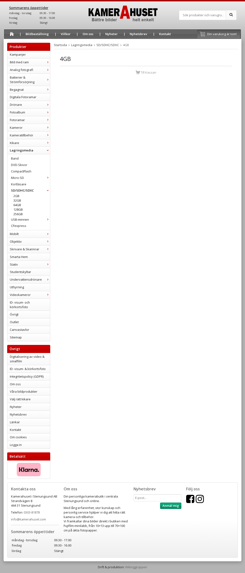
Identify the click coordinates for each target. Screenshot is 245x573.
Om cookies (18, 437)
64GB (17, 205)
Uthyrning (17, 287)
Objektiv (16, 241)
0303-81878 (32, 512)
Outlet (14, 322)
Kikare (14, 143)
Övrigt (14, 314)
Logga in (16, 445)
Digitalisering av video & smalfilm (27, 358)
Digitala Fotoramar (23, 97)
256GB (18, 214)
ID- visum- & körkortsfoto (28, 369)
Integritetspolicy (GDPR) (27, 376)
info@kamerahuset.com (28, 519)
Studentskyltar (20, 272)
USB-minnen (20, 219)
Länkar (15, 422)
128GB (18, 209)
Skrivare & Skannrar (24, 249)
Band (15, 158)
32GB (17, 200)
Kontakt (165, 34)
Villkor (66, 34)
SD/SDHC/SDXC (22, 190)
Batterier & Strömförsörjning (22, 79)
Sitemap (16, 337)
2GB (16, 196)
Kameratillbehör (21, 135)
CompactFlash (21, 171)
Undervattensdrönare (26, 279)
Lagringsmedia (21, 150)
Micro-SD (17, 178)
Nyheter (111, 34)
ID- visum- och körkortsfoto (20, 304)
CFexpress (18, 226)
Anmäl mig (170, 505)
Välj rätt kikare (20, 399)
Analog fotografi (21, 70)
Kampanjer (18, 54)
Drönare (16, 104)
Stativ (14, 264)
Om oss (88, 34)
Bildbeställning (37, 34)
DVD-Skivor (19, 165)
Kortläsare (18, 184)
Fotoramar (17, 120)
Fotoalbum (17, 112)
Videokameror (20, 295)
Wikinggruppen (136, 567)
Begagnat (17, 89)
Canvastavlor (19, 329)
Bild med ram (19, 62)
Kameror (16, 127)
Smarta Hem (19, 257)
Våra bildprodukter (23, 391)
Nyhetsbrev (138, 34)
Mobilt (14, 234)
